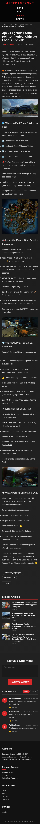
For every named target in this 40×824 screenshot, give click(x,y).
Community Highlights (12, 573)
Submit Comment (20, 682)
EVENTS (20, 19)
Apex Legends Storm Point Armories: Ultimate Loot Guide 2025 (23, 615)
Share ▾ (6, 583)
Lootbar (5, 812)
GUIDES (20, 15)
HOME (20, 8)
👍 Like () (13, 707)
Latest (26, 691)
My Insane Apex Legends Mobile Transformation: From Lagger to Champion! (24, 605)
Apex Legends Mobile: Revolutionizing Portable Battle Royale (24, 626)
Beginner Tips (9, 577)
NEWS (20, 12)
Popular (34, 691)
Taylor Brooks (9, 44)
